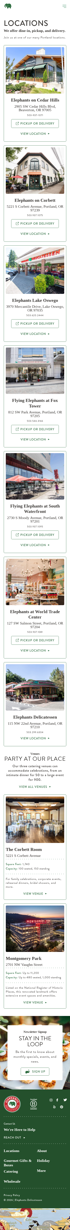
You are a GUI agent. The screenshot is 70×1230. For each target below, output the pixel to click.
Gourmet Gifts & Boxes (18, 1163)
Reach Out (13, 1137)
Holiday (43, 1161)
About (42, 1151)
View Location (33, 134)
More (41, 1171)
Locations (11, 1151)
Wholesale (12, 1181)
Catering (11, 1171)
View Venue (33, 894)
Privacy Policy (12, 1195)
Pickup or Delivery (37, 123)
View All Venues (33, 787)
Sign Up (38, 1071)
